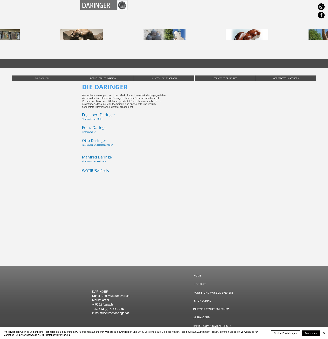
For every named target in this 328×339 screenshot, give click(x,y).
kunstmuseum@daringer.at (110, 313)
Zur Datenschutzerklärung (56, 334)
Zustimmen (311, 333)
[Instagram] (321, 6)
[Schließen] (324, 333)
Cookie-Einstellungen (285, 333)
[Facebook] (321, 15)
